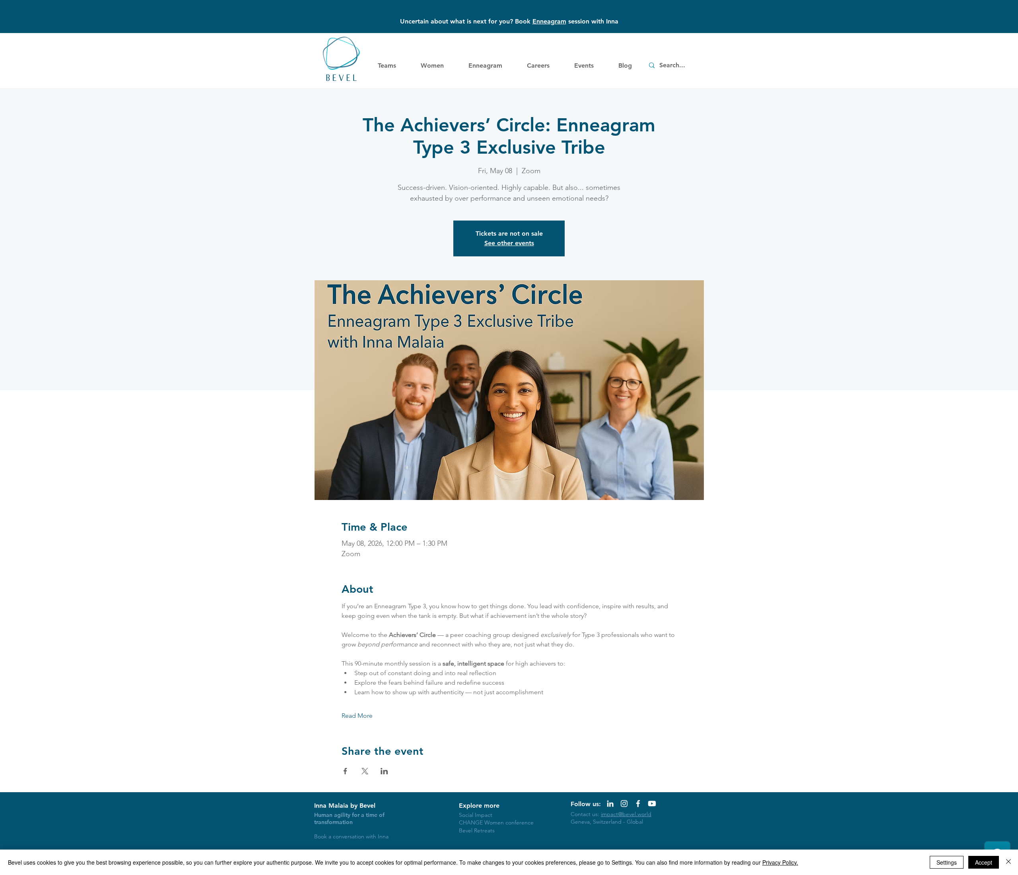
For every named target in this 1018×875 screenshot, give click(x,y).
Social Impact (475, 814)
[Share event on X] (365, 771)
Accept (983, 862)
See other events (509, 243)
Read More (357, 715)
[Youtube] (652, 803)
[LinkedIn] (610, 803)
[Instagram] (624, 803)
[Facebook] (638, 803)
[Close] (1008, 862)
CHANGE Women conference (496, 822)
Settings (946, 862)
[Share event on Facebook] (345, 771)
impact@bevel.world (626, 814)
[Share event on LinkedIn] (384, 771)
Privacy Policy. (780, 862)
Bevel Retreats (477, 830)
